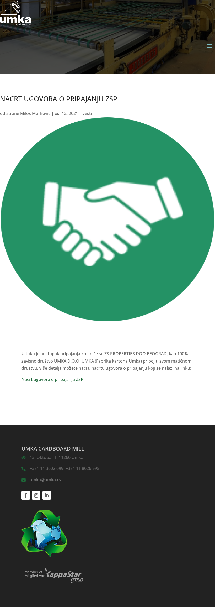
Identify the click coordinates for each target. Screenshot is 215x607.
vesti (87, 113)
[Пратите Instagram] (36, 495)
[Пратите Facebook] (26, 495)
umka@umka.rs (45, 480)
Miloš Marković (35, 113)
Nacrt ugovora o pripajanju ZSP (52, 379)
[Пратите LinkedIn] (46, 495)
